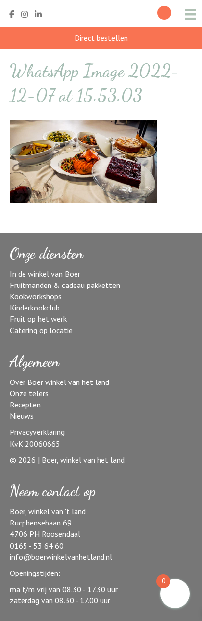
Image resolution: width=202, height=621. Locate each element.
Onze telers (29, 393)
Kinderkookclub (35, 307)
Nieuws (22, 416)
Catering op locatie (41, 330)
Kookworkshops (36, 296)
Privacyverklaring (37, 432)
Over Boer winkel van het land (59, 382)
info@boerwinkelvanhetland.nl (61, 557)
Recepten (25, 404)
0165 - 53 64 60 (37, 545)
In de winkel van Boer (45, 274)
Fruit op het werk (38, 319)
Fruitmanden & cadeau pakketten (65, 285)
